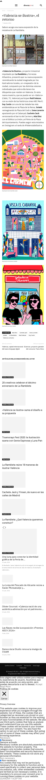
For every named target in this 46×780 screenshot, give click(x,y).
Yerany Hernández (32, 674)
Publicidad (23, 668)
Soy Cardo (32, 335)
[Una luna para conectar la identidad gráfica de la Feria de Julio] (23, 541)
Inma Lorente (33, 332)
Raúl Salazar (22, 335)
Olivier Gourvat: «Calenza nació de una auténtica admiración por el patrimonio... (23, 608)
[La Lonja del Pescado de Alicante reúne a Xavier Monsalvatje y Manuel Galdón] (23, 578)
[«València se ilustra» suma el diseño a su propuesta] (23, 397)
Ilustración (10, 11)
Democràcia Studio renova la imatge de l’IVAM (22, 650)
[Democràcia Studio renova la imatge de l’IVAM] (23, 642)
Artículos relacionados (12, 359)
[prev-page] (3, 527)
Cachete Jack (23, 332)
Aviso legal (36, 665)
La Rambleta (13, 335)
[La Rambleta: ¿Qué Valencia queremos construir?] (23, 507)
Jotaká (5, 335)
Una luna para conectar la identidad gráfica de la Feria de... (20, 558)
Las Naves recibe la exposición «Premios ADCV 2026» (22, 629)
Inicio (3, 11)
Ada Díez (14, 332)
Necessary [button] (5, 737)
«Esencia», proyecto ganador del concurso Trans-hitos (34, 348)
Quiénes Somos (9, 665)
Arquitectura (6, 514)
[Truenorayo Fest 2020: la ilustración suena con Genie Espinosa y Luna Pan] (23, 425)
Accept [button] (39, 684)
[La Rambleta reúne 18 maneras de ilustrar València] (23, 452)
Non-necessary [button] (7, 758)
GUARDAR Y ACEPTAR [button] (11, 778)
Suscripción (27, 665)
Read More (5, 686)
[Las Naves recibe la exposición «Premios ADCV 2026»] (23, 621)
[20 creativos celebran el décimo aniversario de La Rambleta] (23, 370)
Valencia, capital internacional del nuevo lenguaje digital (12, 348)
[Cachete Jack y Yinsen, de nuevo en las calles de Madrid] (23, 480)
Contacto (19, 665)
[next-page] (5, 527)
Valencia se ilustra (8, 338)
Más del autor (29, 359)
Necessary (7, 740)
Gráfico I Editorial (8, 377)
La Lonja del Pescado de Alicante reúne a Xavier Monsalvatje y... (23, 586)
